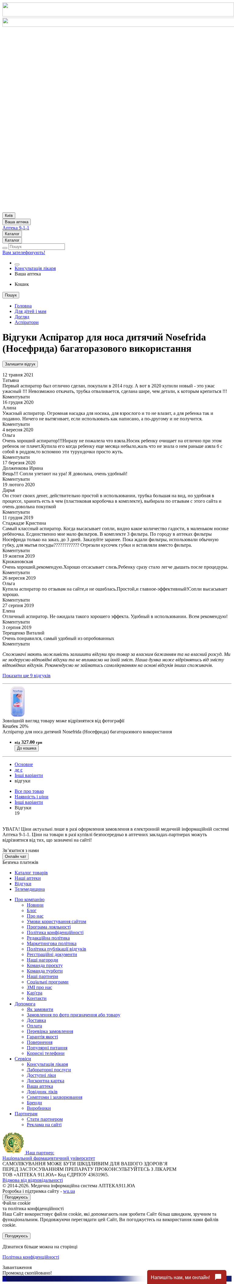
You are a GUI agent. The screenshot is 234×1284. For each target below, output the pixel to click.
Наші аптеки (28, 878)
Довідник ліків (42, 1091)
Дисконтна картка (45, 1080)
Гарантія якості (42, 1036)
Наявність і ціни (31, 796)
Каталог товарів (31, 872)
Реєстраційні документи (52, 954)
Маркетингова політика (51, 943)
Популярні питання (47, 1047)
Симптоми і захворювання (54, 1097)
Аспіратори (27, 322)
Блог (32, 910)
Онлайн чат (15, 856)
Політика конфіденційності (55, 932)
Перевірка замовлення (50, 1031)
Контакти (37, 998)
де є (19, 769)
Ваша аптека (40, 1086)
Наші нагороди (42, 959)
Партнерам (26, 1113)
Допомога (25, 1003)
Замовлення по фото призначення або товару (73, 1014)
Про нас (35, 916)
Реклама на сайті (44, 1124)
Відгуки (23, 883)
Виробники (39, 1108)
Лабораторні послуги (49, 1069)
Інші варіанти (29, 775)
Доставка (36, 1020)
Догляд (22, 316)
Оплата (34, 1025)
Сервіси (23, 1058)
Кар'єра (34, 992)
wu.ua (69, 1191)
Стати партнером (45, 1119)
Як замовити (40, 1009)
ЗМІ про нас (39, 987)
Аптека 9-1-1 (15, 227)
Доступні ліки (41, 1075)
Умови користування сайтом (56, 921)
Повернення (39, 1042)
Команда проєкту (45, 965)
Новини (35, 905)
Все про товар (29, 791)
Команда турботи (45, 970)
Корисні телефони (46, 1053)
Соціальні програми (48, 981)
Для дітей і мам (30, 311)
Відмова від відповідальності (32, 1180)
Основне (24, 764)
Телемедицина (30, 889)
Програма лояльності (49, 927)
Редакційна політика (48, 938)
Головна (23, 305)
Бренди (34, 1102)
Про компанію (29, 899)
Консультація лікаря (35, 268)
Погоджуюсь (16, 1197)
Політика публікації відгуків (56, 948)
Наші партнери (42, 976)
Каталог (12, 234)
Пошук (11, 295)
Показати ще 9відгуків (26, 675)
